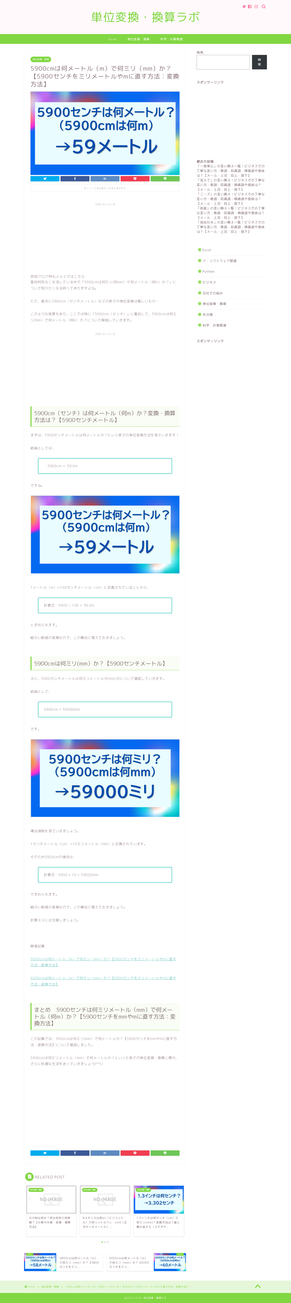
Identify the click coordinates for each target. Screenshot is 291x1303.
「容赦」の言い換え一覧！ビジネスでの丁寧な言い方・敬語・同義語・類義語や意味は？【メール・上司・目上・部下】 (231, 213)
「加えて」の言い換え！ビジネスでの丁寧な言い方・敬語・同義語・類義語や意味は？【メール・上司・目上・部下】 (231, 185)
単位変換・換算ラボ (145, 17)
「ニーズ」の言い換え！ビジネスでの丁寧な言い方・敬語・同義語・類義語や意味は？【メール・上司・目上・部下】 (231, 199)
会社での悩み (213, 293)
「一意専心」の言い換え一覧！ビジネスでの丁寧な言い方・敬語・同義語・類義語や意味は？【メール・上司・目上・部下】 (231, 171)
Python (209, 271)
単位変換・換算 (138, 39)
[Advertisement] (105, 238)
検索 (200, 52)
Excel (112, 39)
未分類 (208, 314)
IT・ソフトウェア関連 (220, 261)
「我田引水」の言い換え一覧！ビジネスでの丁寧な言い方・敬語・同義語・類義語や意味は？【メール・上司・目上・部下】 (231, 227)
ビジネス (209, 282)
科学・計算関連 (171, 39)
